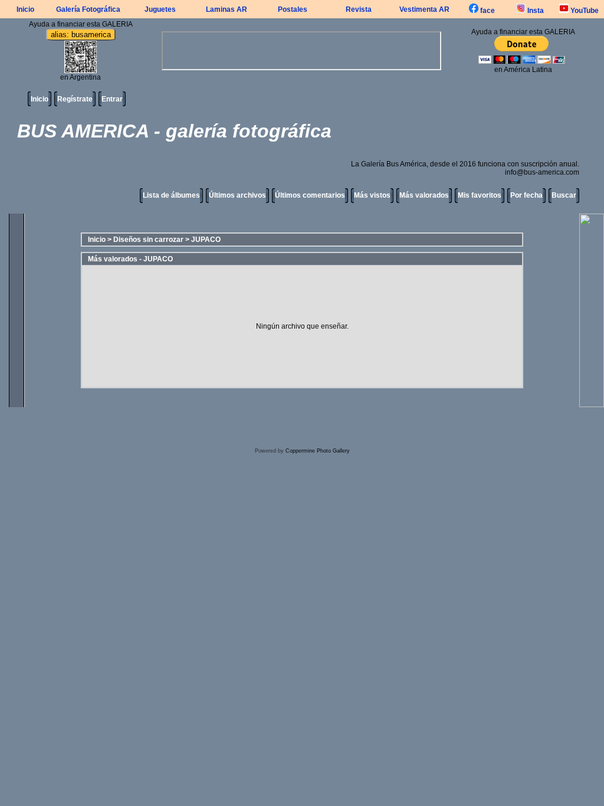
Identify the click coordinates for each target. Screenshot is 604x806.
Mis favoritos (479, 195)
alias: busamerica (81, 34)
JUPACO (206, 239)
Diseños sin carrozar (148, 239)
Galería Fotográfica (88, 9)
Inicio (25, 9)
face (486, 10)
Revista (359, 9)
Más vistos (372, 195)
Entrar (112, 99)
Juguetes (160, 9)
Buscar (564, 195)
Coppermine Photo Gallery (317, 451)
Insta (535, 10)
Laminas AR (226, 9)
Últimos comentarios (310, 195)
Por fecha (526, 195)
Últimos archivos (237, 195)
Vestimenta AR (424, 9)
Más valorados (424, 195)
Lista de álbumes (171, 195)
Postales (292, 9)
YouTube (584, 10)
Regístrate (75, 99)
